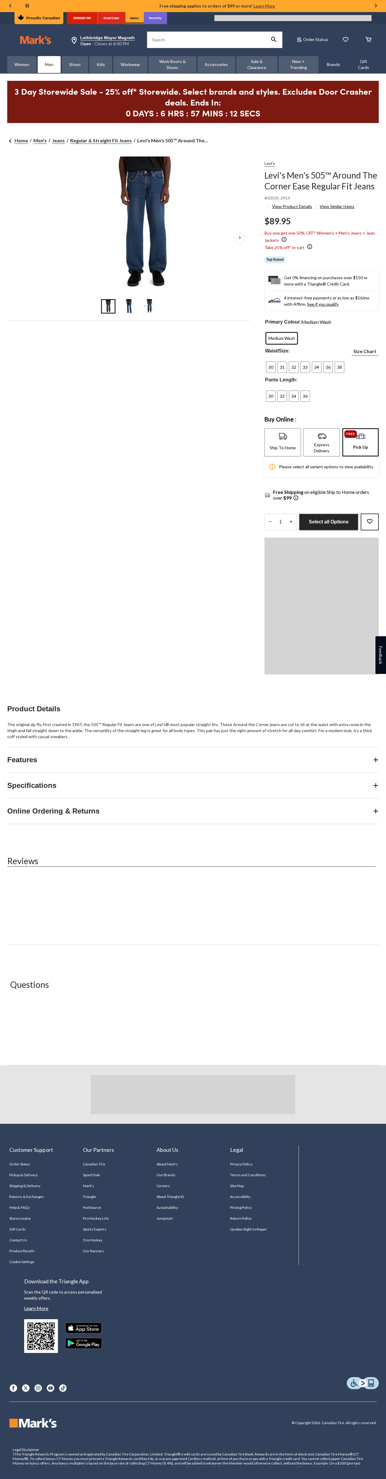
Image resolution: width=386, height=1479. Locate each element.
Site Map (237, 1186)
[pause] (27, 6)
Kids (100, 64)
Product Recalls (22, 1251)
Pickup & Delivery (23, 1175)
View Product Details (292, 206)
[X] (26, 1388)
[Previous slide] (10, 6)
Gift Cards (363, 64)
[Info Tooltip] (284, 240)
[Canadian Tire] (82, 18)
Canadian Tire (94, 1164)
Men (49, 64)
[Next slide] (376, 6)
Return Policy (241, 1218)
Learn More (264, 5)
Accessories (216, 64)
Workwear (130, 64)
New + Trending (298, 64)
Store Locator (20, 1218)
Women (21, 64)
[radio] (281, 338)
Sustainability (167, 1207)
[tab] (283, 442)
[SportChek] (111, 18)
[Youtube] (50, 1388)
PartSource (92, 1207)
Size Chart (364, 351)
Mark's (88, 1186)
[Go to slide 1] (108, 306)
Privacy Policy (241, 1164)
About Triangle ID (170, 1196)
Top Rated (274, 260)
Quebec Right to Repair (248, 1229)
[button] (273, 39)
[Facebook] (13, 1388)
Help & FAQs (19, 1207)
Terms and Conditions (248, 1175)
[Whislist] (346, 39)
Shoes (75, 64)
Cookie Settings (21, 1261)
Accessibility (240, 1196)
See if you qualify (323, 304)
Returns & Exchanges (26, 1196)
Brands (333, 64)
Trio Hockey (92, 1240)
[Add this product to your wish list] (370, 522)
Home (21, 140)
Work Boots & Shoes (172, 64)
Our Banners (93, 1251)
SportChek (91, 1175)
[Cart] (368, 39)
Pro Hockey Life (96, 1218)
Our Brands (166, 1175)
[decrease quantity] (270, 522)
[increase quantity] (291, 522)
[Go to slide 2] (129, 306)
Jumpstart (165, 1218)
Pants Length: (281, 379)
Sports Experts (94, 1229)
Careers (163, 1186)
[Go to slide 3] (149, 306)
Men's (40, 140)
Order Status (315, 39)
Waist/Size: (277, 350)
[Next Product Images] (239, 237)
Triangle (89, 1196)
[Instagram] (38, 1388)
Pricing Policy (241, 1207)
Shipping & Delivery (24, 1186)
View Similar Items (337, 206)
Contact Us (18, 1240)
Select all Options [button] (329, 521)
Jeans (58, 140)
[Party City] (155, 18)
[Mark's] (134, 18)
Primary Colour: (283, 321)
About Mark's (167, 1164)
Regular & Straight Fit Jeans (101, 140)
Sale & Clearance (256, 64)
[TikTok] (63, 1388)
